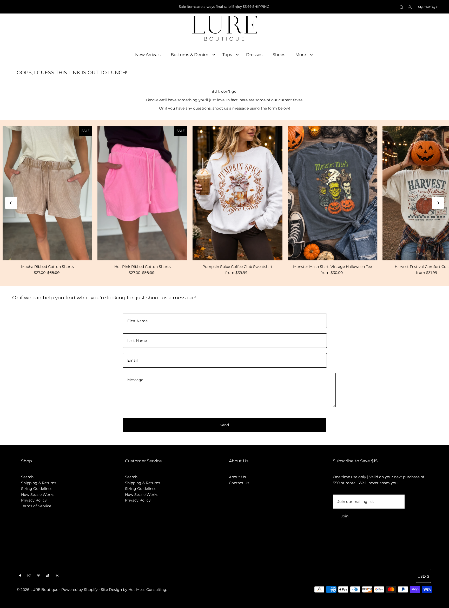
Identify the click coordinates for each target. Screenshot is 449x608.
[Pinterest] (38, 576)
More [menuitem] (300, 54)
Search (27, 477)
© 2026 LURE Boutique (37, 589)
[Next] (438, 203)
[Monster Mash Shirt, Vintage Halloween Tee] (333, 193)
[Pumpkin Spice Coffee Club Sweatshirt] (237, 193)
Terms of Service (36, 506)
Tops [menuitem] (227, 54)
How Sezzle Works (37, 494)
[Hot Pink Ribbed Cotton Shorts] (142, 193)
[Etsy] (56, 576)
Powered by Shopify (79, 589)
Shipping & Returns (38, 483)
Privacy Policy (34, 500)
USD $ (423, 576)
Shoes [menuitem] (279, 54)
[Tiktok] (47, 576)
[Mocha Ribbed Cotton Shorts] (48, 193)
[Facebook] (20, 576)
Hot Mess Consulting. (147, 589)
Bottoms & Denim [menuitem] (189, 54)
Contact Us (239, 483)
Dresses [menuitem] (254, 54)
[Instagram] (29, 576)
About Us (237, 477)
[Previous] (11, 203)
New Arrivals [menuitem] (148, 54)
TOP (440, 601)
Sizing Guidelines (36, 488)
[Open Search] (401, 7)
